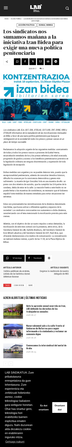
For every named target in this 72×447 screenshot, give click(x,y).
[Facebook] (25, 61)
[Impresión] (48, 61)
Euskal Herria (46, 25)
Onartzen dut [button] (60, 407)
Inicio (7, 19)
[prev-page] (5, 364)
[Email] (40, 61)
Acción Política (16, 19)
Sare (30, 285)
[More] (49, 258)
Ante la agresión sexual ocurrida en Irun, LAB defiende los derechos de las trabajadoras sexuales (46, 308)
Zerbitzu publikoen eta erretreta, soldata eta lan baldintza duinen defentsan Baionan (16, 274)
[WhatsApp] (17, 61)
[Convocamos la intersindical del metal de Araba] (13, 350)
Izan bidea (19, 285)
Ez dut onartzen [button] (44, 407)
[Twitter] (32, 61)
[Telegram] (55, 61)
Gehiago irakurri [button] (14, 441)
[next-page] (11, 364)
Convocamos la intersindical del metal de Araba (46, 346)
